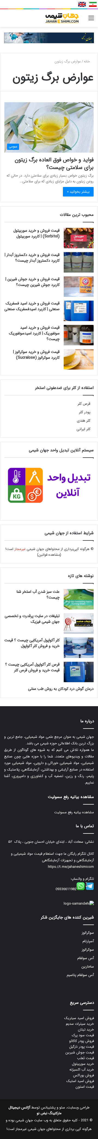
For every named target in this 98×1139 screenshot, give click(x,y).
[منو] (91, 20)
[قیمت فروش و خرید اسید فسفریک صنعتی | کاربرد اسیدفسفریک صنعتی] (79, 311)
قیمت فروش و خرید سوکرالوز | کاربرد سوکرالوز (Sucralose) (36, 355)
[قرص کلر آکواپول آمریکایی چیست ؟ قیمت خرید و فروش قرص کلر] (79, 672)
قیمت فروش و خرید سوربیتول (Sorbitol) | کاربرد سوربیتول (36, 233)
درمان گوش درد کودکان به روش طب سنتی (61, 689)
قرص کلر (84, 404)
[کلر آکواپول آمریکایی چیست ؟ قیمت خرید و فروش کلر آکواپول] (79, 648)
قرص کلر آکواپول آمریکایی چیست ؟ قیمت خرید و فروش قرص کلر (32, 667)
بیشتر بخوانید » (78, 192)
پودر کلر (84, 412)
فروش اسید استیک (80, 1081)
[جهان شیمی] (49, 38)
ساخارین (87, 966)
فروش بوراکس (83, 1075)
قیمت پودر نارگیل (81, 1047)
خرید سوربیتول (83, 1064)
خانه (87, 61)
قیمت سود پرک (83, 1035)
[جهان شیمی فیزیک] (62, 18)
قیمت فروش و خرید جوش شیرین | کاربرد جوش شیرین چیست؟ (32, 282)
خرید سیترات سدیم (80, 1024)
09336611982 (66, 889)
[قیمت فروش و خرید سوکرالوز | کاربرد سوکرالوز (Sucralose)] (79, 359)
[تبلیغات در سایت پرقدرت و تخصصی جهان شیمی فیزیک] (79, 623)
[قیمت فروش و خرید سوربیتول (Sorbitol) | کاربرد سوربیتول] (79, 238)
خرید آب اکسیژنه (81, 1069)
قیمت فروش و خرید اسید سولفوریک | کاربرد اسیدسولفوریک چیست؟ (34, 333)
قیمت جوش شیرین (79, 1052)
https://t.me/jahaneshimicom (71, 867)
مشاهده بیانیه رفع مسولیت (74, 812)
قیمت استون (84, 1087)
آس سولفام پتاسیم (80, 975)
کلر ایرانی (83, 429)
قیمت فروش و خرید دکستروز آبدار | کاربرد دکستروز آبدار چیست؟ (32, 258)
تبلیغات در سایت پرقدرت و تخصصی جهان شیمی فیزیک (32, 619)
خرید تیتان (86, 1029)
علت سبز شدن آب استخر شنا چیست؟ (38, 594)
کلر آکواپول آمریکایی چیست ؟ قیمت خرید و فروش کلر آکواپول (32, 643)
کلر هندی (83, 421)
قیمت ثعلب (85, 1058)
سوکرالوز (88, 933)
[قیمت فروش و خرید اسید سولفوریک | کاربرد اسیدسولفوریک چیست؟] (79, 335)
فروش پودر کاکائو (81, 1041)
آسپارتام (88, 941)
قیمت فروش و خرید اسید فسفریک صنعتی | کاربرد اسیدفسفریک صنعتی (32, 306)
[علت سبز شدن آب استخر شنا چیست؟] (79, 599)
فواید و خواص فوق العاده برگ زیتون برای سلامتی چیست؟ (54, 164)
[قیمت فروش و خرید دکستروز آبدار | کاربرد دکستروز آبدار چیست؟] (79, 262)
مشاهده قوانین (49, 555)
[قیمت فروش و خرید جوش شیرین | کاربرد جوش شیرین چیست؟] (79, 286)
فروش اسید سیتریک (79, 1018)
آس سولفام (85, 958)
